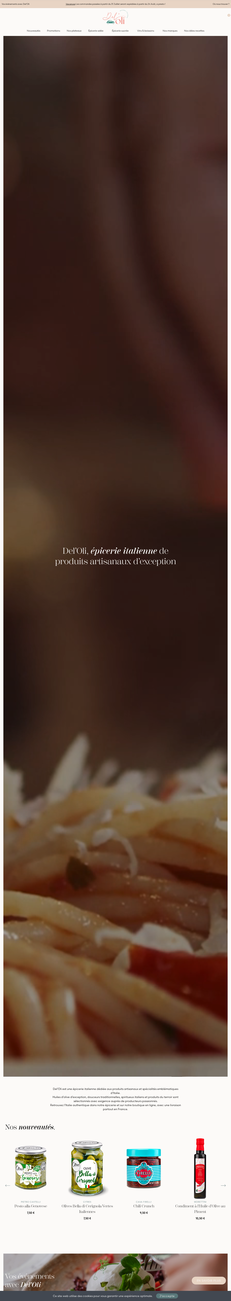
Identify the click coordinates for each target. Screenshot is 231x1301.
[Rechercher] (3, 16)
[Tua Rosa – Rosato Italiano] (87, 1168)
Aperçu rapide (50, 1142)
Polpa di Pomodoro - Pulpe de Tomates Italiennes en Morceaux (143, 1211)
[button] (7, 1185)
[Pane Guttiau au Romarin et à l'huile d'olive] (200, 1168)
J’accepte (167, 1296)
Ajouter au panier (31, 1222)
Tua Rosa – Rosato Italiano (87, 1206)
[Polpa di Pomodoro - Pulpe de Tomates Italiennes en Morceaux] (143, 1168)
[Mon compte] (221, 16)
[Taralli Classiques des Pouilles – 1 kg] (30, 1168)
